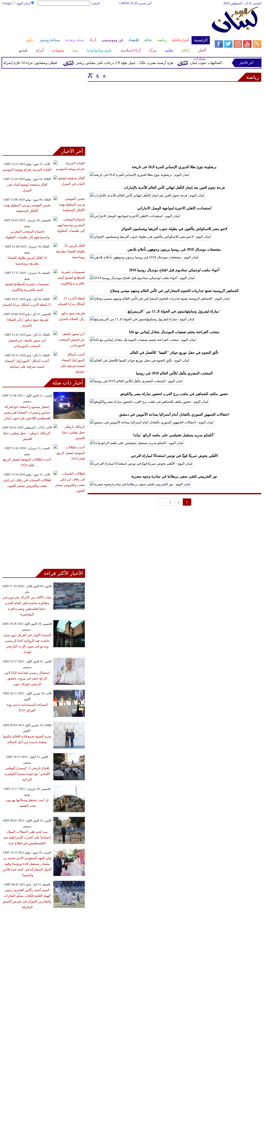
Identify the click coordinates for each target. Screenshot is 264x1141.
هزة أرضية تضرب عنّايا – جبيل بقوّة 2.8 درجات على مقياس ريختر (132, 63)
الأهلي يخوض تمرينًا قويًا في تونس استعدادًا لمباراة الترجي (174, 456)
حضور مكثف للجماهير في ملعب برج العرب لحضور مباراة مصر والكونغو (174, 394)
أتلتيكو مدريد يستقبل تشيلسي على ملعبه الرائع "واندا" (174, 435)
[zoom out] (104, 75)
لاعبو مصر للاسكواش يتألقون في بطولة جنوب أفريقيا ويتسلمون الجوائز (174, 229)
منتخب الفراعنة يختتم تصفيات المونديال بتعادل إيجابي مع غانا (174, 332)
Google (6, 3)
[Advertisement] (106, 22)
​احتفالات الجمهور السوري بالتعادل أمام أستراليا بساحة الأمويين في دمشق (174, 414)
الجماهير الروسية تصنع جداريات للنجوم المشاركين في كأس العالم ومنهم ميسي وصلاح (174, 291)
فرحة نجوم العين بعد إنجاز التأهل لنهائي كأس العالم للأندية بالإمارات (174, 188)
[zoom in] (90, 75)
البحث (96, 3)
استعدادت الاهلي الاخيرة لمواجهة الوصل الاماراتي (174, 208)
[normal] (97, 75)
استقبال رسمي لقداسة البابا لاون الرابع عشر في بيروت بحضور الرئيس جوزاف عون (27, 678)
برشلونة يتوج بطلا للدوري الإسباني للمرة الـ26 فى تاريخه (174, 167)
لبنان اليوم (23, 3)
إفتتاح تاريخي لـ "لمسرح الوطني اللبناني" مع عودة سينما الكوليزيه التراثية (27, 773)
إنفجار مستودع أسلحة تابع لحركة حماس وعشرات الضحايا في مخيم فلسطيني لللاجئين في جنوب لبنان (27, 412)
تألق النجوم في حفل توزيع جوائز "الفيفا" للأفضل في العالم (174, 353)
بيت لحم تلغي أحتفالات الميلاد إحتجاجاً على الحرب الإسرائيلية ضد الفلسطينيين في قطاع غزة (27, 837)
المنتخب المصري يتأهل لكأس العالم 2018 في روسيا (174, 373)
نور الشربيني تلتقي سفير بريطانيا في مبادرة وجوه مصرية (174, 476)
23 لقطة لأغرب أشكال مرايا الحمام (27, 305)
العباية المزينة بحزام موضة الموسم (27, 169)
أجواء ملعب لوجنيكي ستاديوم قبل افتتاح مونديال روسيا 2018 (174, 270)
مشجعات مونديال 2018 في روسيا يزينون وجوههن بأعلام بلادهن (174, 249)
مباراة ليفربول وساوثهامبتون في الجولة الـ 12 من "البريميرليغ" (174, 311)
